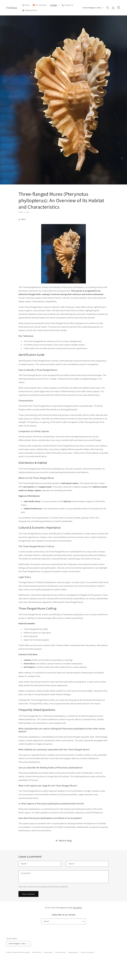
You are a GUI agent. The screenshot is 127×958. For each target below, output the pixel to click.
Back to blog (65, 840)
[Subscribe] (83, 921)
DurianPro (77, 907)
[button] (54, 5)
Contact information (87, 952)
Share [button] (23, 219)
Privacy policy (48, 952)
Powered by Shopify (23, 952)
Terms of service (60, 952)
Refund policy (36, 952)
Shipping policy (73, 952)
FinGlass (14, 952)
